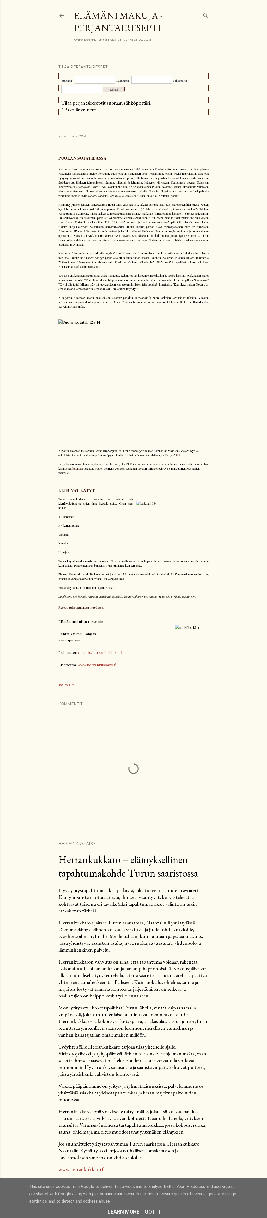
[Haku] (205, 14)
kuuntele (77, 468)
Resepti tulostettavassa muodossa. (81, 607)
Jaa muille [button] (66, 685)
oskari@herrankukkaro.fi (100, 652)
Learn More (123, 1212)
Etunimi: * (67, 80)
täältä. (176, 455)
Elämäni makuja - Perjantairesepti (118, 21)
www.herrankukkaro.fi (81, 1169)
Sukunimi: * (123, 80)
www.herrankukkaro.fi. (97, 665)
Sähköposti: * (181, 80)
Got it (153, 1212)
